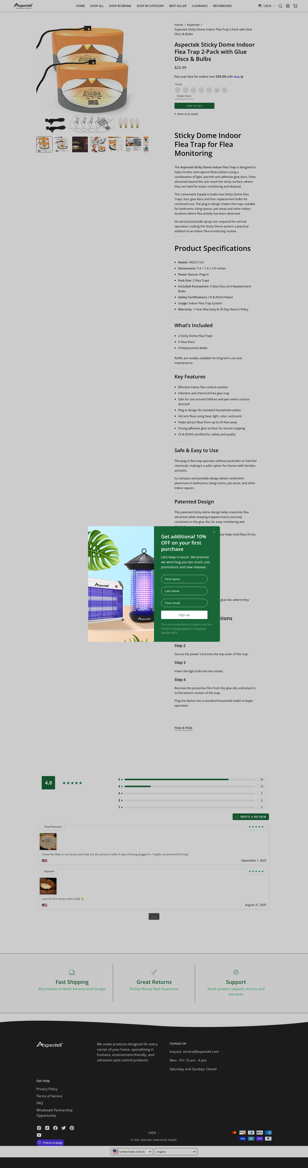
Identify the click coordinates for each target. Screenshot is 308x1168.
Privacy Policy (181, 628)
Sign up (184, 615)
